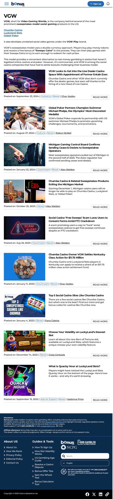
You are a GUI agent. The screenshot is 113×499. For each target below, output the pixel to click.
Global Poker (11, 35)
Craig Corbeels (57, 354)
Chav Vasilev (68, 96)
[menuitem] (85, 463)
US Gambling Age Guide (45, 459)
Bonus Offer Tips (44, 471)
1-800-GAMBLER (100, 469)
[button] (6, 4)
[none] (85, 463)
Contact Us (12, 462)
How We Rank (14, 451)
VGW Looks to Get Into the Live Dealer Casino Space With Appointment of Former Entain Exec (78, 73)
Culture (41, 133)
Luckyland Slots (13, 33)
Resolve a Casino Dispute (44, 466)
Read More (100, 97)
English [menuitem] (70, 463)
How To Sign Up (43, 447)
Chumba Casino (13, 30)
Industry (46, 96)
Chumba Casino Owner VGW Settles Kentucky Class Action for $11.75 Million (77, 256)
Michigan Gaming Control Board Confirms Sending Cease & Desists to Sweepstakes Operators (74, 148)
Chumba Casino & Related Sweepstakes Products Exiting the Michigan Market (79, 183)
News (56, 96)
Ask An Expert (49, 399)
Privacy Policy (14, 455)
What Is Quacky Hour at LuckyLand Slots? (74, 366)
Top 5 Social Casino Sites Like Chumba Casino (76, 295)
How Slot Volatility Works (45, 452)
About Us (11, 447)
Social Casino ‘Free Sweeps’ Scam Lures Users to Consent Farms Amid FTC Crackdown (78, 219)
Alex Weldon (68, 169)
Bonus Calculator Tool (44, 483)
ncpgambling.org (47, 426)
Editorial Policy (14, 459)
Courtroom (44, 169)
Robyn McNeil (63, 133)
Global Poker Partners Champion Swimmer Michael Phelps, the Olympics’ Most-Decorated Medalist (77, 111)
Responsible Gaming (54, 422)
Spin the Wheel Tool (43, 476)
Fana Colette (52, 320)
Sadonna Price (75, 399)
